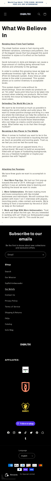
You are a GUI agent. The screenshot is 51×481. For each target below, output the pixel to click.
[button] (5, 14)
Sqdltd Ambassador (14, 283)
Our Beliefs (10, 289)
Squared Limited (29, 474)
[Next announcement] (46, 3)
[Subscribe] (43, 255)
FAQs (7, 318)
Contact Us (10, 295)
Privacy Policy (11, 301)
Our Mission (10, 277)
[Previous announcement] (4, 3)
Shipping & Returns (13, 312)
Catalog (8, 324)
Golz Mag (9, 330)
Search (8, 271)
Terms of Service (12, 307)
